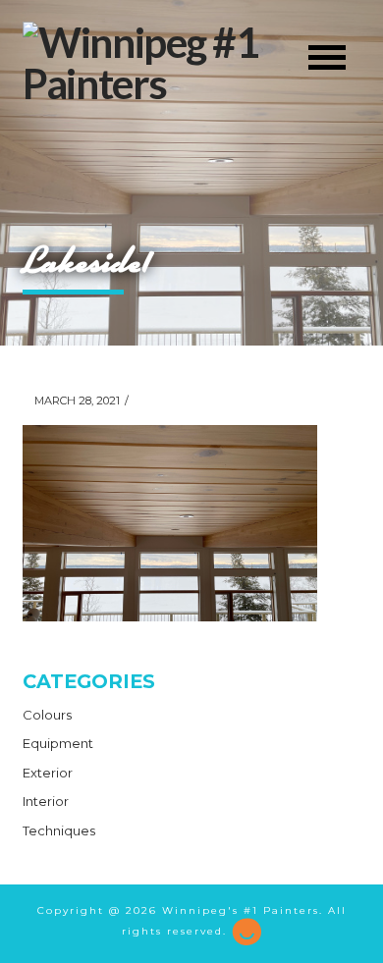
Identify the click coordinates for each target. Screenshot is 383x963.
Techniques (59, 830)
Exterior (48, 772)
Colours (47, 714)
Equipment (58, 743)
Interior (46, 801)
